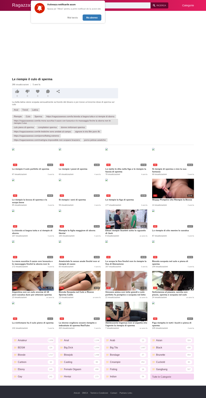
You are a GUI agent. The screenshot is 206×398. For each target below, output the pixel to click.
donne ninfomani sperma (73, 127)
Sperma (38, 116)
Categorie (188, 5)
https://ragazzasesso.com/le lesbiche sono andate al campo (42, 131)
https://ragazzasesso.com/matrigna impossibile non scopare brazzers (47, 140)
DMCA (85, 393)
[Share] (58, 91)
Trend (25, 110)
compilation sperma (47, 127)
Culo (28, 116)
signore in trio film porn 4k (87, 131)
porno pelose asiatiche (95, 140)
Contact (113, 393)
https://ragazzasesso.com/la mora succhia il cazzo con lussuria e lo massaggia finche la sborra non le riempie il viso (62, 121)
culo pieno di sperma (24, 127)
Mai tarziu (72, 17)
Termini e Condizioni (99, 393)
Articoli (77, 393)
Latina (35, 110)
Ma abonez (92, 17)
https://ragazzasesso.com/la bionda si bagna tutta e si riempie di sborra (80, 116)
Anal (16, 110)
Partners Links (126, 393)
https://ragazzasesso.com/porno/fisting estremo (36, 136)
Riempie (18, 116)
